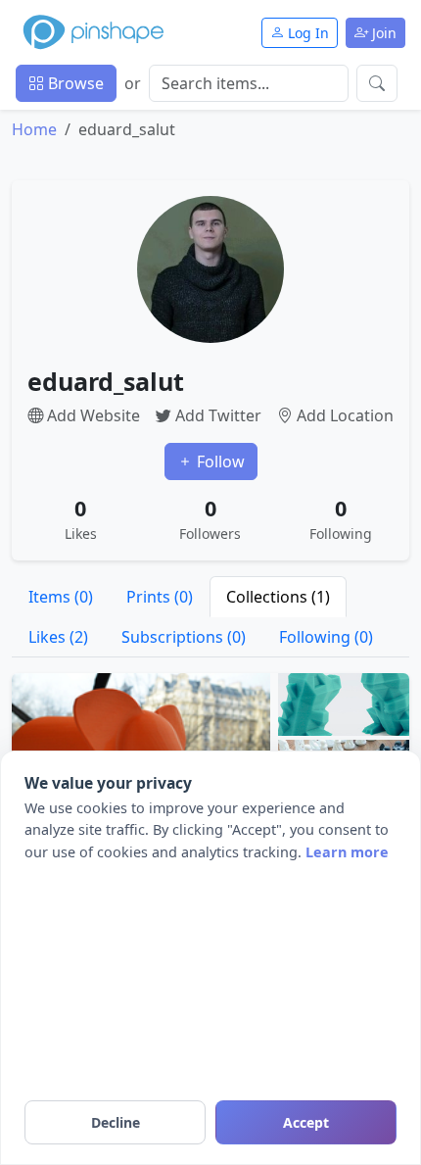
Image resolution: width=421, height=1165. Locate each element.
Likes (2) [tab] (58, 637)
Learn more (347, 852)
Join (382, 33)
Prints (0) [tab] (159, 596)
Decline (115, 1122)
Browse (74, 83)
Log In (306, 33)
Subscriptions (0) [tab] (183, 637)
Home (34, 129)
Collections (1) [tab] (278, 596)
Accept (306, 1122)
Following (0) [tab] (326, 637)
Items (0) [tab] (60, 596)
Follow (219, 461)
